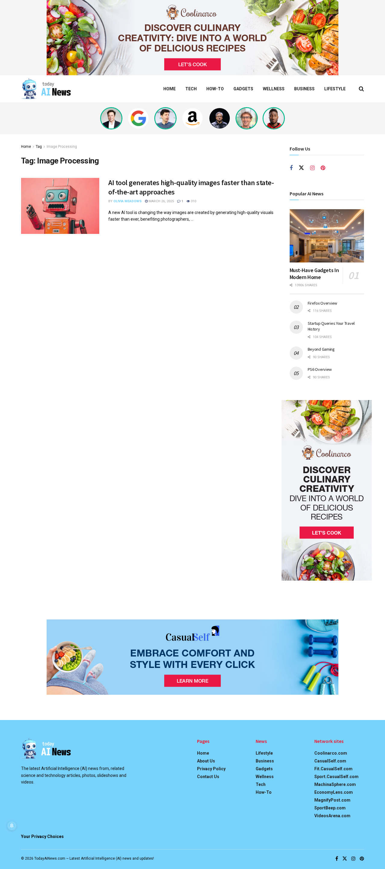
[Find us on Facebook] (291, 168)
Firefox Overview (322, 303)
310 (193, 201)
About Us (206, 761)
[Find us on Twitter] (301, 168)
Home (169, 88)
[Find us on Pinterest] (323, 168)
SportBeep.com (330, 807)
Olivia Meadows (127, 201)
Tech (191, 88)
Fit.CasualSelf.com (333, 768)
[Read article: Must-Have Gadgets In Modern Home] (327, 235)
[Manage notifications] (12, 825)
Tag (39, 146)
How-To (215, 88)
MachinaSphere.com (335, 784)
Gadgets (243, 88)
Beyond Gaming (321, 349)
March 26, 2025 (161, 201)
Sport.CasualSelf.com (336, 776)
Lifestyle (335, 88)
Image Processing (62, 146)
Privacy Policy (211, 768)
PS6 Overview (320, 369)
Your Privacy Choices (42, 836)
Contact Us (208, 776)
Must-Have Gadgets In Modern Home (314, 274)
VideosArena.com (332, 815)
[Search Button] (361, 88)
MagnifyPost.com (332, 800)
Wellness (274, 88)
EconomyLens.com (333, 792)
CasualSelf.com (330, 761)
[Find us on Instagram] (312, 168)
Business (304, 88)
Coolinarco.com (330, 753)
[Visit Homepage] (46, 88)
